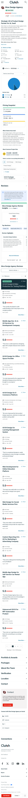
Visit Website (6, 795)
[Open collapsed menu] (2, 2)
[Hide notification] (25, 192)
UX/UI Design (7, 94)
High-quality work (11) (16, 228)
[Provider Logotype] (2, 7)
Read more (3, 44)
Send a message (7, 705)
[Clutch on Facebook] (2, 763)
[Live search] (25, 2)
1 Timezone (6, 62)
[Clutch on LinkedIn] (23, 763)
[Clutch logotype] (14, 2)
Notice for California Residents (7, 787)
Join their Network (18, 15)
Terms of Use (3, 789)
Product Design (7, 165)
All (4, 162)
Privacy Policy (4, 782)
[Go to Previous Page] (7, 646)
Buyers (2, 772)
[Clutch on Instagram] (12, 763)
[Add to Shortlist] (25, 795)
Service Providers (5, 776)
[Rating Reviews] (8, 13)
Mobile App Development (10, 169)
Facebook (6, 720)
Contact (16, 795)
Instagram (6, 728)
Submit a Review (13, 270)
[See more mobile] (21, 315)
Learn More (6, 199)
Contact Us (3, 758)
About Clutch (4, 769)
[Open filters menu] (25, 276)
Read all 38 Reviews (14, 255)
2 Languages (20, 58)
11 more (7, 171)
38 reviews (13, 13)
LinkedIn (6, 716)
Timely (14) (5, 228)
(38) (17, 218)
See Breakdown (13, 221)
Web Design (7, 97)
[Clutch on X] (7, 763)
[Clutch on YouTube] (18, 763)
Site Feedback (4, 754)
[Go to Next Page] (20, 646)
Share (24, 281)
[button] (12, 276)
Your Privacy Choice (5, 784)
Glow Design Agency (14, 7)
